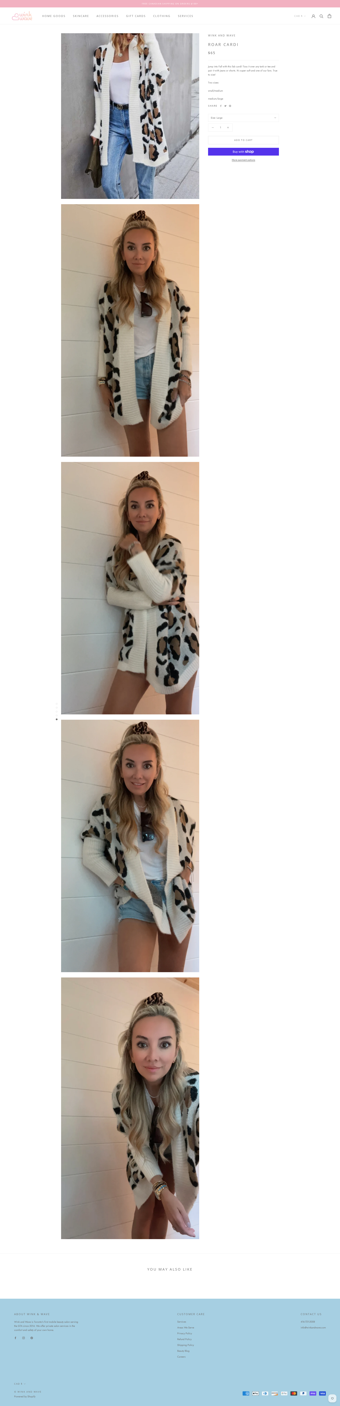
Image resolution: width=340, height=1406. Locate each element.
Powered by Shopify (24, 1396)
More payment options (243, 160)
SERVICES (185, 16)
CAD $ (298, 16)
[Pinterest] (230, 106)
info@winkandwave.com (313, 1327)
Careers (181, 1356)
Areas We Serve (185, 1327)
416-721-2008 (308, 1321)
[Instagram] (23, 1338)
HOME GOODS (54, 16)
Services (181, 1321)
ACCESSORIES (108, 16)
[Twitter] (225, 106)
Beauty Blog (183, 1351)
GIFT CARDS (136, 16)
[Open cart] (329, 16)
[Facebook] (221, 106)
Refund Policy (184, 1339)
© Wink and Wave (28, 1391)
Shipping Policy (185, 1345)
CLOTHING (162, 16)
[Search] (321, 16)
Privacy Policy (184, 1333)
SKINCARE (81, 16)
